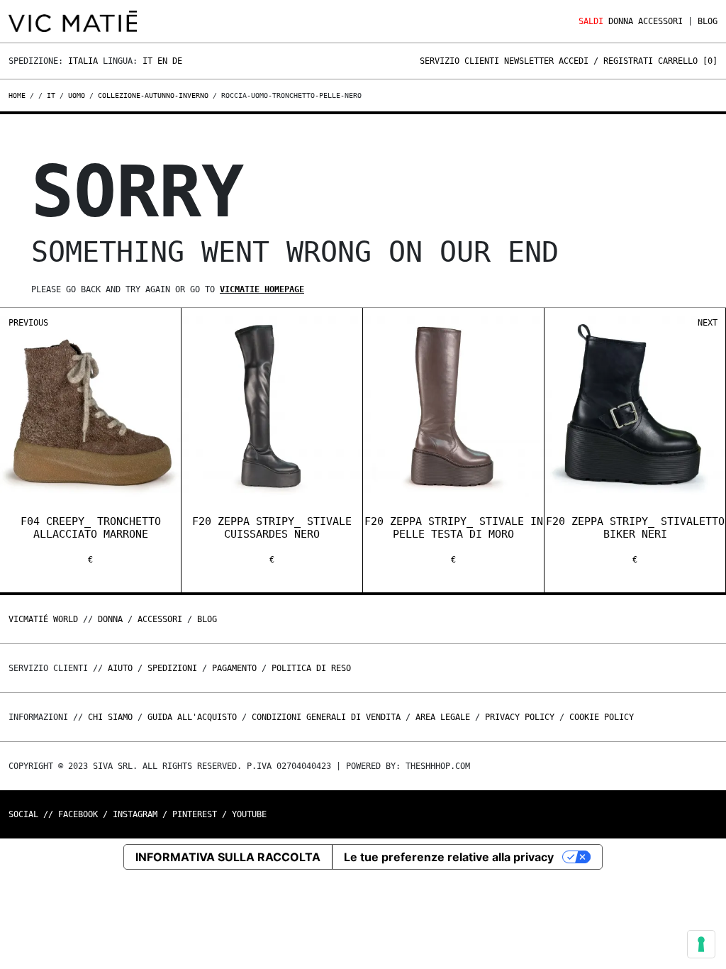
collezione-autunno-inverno (153, 95)
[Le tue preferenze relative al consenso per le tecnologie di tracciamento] (701, 944)
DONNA (620, 21)
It (147, 61)
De (177, 61)
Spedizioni (172, 668)
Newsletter (529, 61)
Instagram (135, 814)
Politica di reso (311, 668)
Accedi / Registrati (606, 61)
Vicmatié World (43, 619)
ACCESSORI (660, 21)
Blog (707, 21)
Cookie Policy (601, 717)
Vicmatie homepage (262, 289)
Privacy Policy (519, 717)
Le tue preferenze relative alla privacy (449, 857)
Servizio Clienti (459, 61)
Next (707, 323)
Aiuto (120, 668)
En (162, 61)
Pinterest (194, 814)
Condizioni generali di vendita (326, 717)
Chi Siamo (110, 717)
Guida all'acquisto (192, 717)
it (51, 95)
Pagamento (234, 668)
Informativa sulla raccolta (227, 857)
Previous (28, 323)
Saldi (591, 21)
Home (19, 95)
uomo (76, 95)
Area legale (442, 717)
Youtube (249, 814)
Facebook (78, 814)
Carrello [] (687, 61)
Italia (83, 61)
